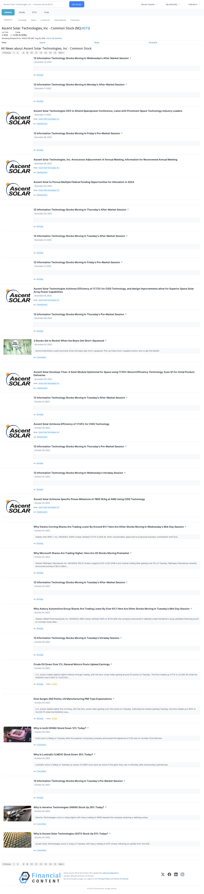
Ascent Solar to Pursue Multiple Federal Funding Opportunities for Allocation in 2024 (84, 182)
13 (46, 53)
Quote (42, 42)
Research (153, 42)
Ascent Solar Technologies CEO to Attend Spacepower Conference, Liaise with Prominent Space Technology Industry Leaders (108, 110)
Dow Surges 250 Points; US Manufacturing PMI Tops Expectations (74, 698)
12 (41, 53)
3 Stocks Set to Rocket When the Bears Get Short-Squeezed (70, 340)
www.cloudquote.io (111, 873)
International (60, 20)
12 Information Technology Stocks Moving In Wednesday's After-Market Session (82, 58)
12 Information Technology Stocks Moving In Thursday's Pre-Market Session (80, 314)
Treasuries (75, 20)
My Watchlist (171, 4)
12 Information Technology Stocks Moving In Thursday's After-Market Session (81, 209)
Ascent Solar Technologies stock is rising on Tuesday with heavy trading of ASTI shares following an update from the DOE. (93, 844)
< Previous (6, 53)
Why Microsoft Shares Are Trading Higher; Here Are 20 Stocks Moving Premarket (83, 553)
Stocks (22, 12)
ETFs (34, 12)
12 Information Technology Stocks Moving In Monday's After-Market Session (80, 84)
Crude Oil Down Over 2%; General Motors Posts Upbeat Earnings (73, 664)
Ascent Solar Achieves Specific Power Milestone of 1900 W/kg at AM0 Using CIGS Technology (89, 499)
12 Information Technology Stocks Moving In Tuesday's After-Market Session (81, 235)
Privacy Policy (104, 878)
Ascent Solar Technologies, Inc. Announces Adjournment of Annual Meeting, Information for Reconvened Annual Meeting (105, 159)
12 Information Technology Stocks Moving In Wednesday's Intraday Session (80, 472)
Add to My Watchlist (54, 38)
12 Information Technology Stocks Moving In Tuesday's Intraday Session (78, 637)
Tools (46, 12)
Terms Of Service (121, 878)
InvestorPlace (41, 357)
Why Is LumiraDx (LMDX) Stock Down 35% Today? (65, 754)
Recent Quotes (148, 4)
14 (50, 53)
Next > (61, 53)
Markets (8, 12)
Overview (22, 20)
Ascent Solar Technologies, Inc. (49, 119)
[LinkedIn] (176, 878)
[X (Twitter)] (163, 878)
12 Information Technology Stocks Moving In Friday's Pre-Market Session (78, 133)
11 (36, 53)
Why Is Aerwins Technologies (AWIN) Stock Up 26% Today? (70, 807)
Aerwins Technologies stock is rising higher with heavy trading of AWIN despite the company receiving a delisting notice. (92, 817)
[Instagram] (182, 878)
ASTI (85, 28)
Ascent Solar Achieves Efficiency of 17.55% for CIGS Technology (71, 424)
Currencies (45, 20)
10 (31, 53)
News (33, 20)
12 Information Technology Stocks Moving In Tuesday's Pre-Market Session (79, 780)
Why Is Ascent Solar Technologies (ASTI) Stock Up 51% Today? (72, 833)
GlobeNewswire (42, 124)
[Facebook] (169, 878)
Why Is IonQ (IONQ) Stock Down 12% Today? (61, 728)
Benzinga (40, 75)
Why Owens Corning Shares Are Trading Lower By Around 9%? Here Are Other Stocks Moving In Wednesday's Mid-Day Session (110, 526)
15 (55, 53)
